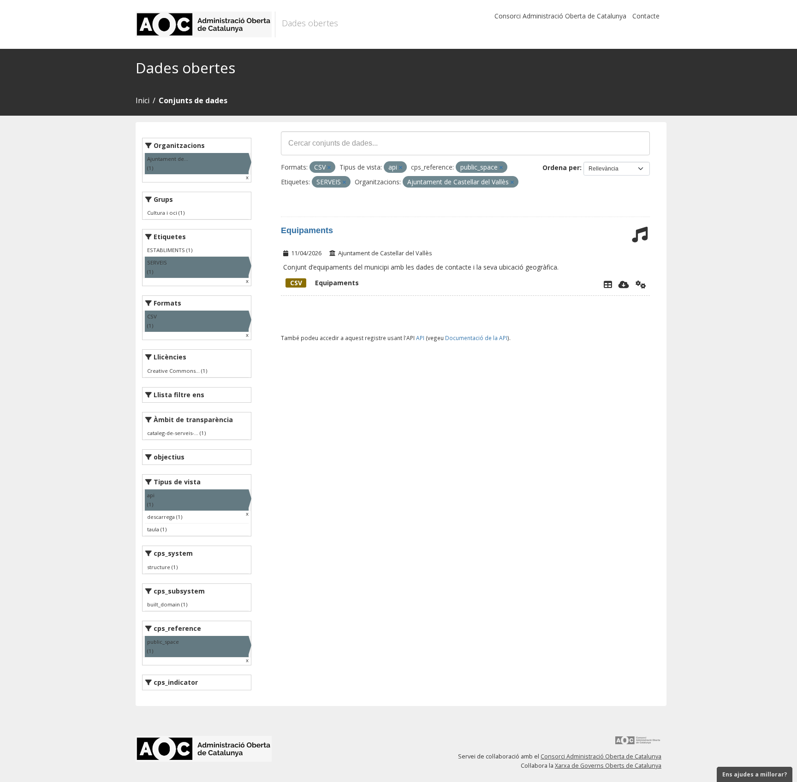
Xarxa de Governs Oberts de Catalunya (608, 766)
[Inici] (205, 24)
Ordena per (561, 167)
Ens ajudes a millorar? (754, 774)
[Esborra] (329, 167)
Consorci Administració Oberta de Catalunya (560, 16)
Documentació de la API (476, 337)
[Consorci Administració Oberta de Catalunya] (637, 743)
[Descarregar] (624, 284)
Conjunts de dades (193, 100)
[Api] (641, 284)
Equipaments (307, 230)
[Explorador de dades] (608, 284)
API (420, 337)
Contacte (646, 16)
